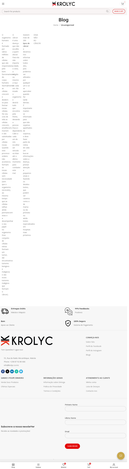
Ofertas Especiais (8, 386)
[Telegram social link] (21, 371)
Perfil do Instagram (94, 350)
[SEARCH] (107, 11)
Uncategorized (67, 25)
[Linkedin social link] (12, 371)
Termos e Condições (51, 391)
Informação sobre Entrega (54, 382)
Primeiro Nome (71, 404)
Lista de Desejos (93, 386)
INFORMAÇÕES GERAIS (53, 378)
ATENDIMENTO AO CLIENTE (98, 378)
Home (55, 25)
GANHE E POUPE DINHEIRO (12, 378)
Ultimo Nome (70, 418)
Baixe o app (119, 11)
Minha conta (91, 382)
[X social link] (7, 371)
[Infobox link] (31, 311)
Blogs (88, 355)
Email (67, 431)
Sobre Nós (90, 342)
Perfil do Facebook (93, 346)
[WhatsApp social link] (16, 371)
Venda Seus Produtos (10, 382)
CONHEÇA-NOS (92, 337)
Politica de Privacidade (52, 386)
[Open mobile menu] (3, 3)
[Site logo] (63, 3)
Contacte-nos (91, 391)
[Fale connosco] (121, 456)
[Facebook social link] (3, 371)
